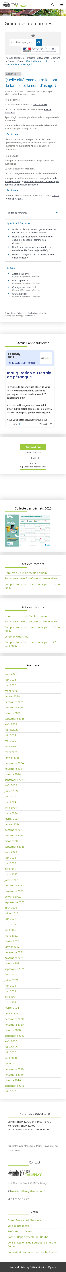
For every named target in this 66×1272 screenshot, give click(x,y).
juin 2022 (10, 919)
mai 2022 (10, 924)
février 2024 (12, 818)
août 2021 (11, 974)
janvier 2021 (12, 1013)
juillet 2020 (11, 1047)
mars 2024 (11, 813)
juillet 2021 (11, 980)
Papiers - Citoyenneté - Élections (43, 58)
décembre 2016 (14, 1069)
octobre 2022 (13, 896)
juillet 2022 (11, 913)
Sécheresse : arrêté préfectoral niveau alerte (31, 578)
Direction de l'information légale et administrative (26, 313)
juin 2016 (10, 1091)
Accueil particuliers (15, 58)
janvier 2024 (12, 824)
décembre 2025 (14, 702)
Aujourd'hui (33, 447)
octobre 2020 (13, 1030)
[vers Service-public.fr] (40, 50)
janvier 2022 (12, 946)
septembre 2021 (15, 969)
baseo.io (31, 316)
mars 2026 (11, 691)
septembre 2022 (15, 902)
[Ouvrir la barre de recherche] (52, 4)
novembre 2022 (14, 891)
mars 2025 (11, 752)
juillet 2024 (11, 791)
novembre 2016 (14, 1074)
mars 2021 (11, 1002)
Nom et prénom (16, 61)
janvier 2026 (12, 696)
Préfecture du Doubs (20, 1231)
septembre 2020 (15, 1035)
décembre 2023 (14, 830)
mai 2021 (10, 991)
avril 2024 (11, 807)
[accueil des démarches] (33, 35)
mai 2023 (10, 863)
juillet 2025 (11, 729)
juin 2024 (10, 796)
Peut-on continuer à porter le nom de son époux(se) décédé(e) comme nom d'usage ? (32, 239)
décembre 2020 (14, 1019)
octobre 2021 (13, 963)
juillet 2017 (11, 1063)
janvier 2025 (12, 757)
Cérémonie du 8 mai (17, 636)
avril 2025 (11, 746)
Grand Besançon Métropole (24, 1220)
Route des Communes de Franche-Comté (32, 1252)
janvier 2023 (12, 880)
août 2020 (11, 1041)
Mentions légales (47, 1267)
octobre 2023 (13, 841)
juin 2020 (10, 1052)
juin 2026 (10, 679)
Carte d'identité (19, 294)
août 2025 (11, 724)
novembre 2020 (14, 1024)
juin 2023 (10, 857)
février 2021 (12, 1008)
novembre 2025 (14, 707)
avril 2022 (11, 930)
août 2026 (11, 674)
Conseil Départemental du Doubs (28, 1237)
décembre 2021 (14, 952)
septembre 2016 (15, 1085)
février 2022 (12, 941)
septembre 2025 (15, 718)
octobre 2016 (13, 1080)
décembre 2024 (14, 763)
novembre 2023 (14, 835)
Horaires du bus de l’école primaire (26, 573)
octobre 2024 (13, 774)
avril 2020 (11, 1058)
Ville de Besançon (18, 1225)
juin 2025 (10, 735)
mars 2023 (11, 874)
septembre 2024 (15, 780)
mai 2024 (10, 802)
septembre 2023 (15, 846)
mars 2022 (11, 935)
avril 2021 (11, 996)
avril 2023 (11, 869)
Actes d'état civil (20, 274)
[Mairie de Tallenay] (14, 4)
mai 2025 (10, 741)
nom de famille (40, 104)
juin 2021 (10, 985)
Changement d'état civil (24, 287)
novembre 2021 (14, 958)
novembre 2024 (14, 768)
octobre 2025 (13, 713)
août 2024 (11, 785)
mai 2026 (10, 685)
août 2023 (11, 852)
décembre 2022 (14, 885)
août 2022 (11, 907)
